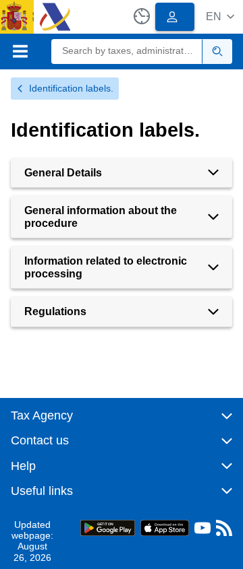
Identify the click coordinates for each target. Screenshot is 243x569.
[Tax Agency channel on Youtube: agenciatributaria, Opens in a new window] (202, 531)
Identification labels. (71, 88)
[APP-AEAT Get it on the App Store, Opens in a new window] (164, 527)
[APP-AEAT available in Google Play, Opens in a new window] (107, 527)
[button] (220, 16)
